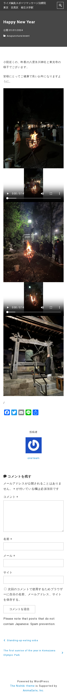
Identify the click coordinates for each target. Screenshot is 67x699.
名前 (7, 539)
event (26, 36)
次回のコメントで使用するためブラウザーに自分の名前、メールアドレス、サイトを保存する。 (33, 594)
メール (9, 555)
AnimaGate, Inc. (33, 690)
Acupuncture (14, 36)
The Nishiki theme (22, 685)
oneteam (34, 458)
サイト (8, 572)
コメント (10, 496)
